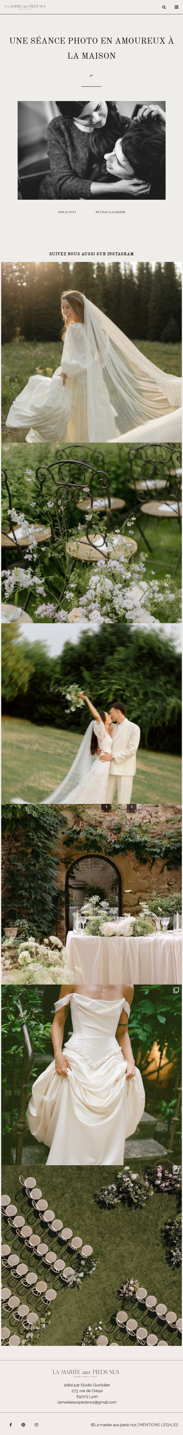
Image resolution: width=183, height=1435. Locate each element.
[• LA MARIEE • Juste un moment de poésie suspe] (91, 352)
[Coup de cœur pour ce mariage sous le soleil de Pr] (91, 1075)
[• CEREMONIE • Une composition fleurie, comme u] (91, 533)
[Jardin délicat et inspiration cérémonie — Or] (91, 1255)
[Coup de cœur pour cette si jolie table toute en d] (91, 894)
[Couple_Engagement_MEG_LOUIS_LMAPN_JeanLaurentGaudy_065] (92, 150)
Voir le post (67, 212)
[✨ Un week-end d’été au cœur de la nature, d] (91, 713)
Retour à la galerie (111, 212)
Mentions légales (158, 1425)
